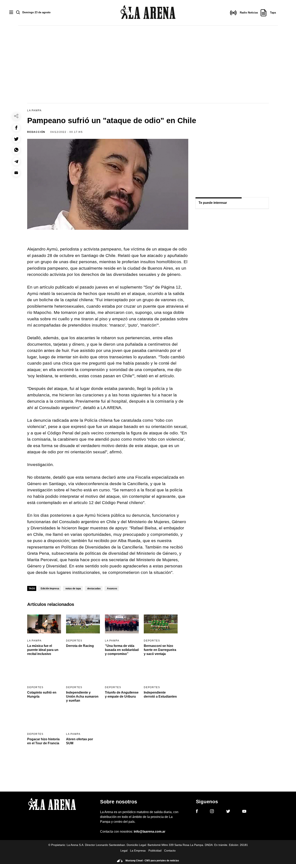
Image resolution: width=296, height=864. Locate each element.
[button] (16, 127)
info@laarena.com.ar (149, 831)
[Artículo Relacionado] (44, 624)
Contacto (170, 850)
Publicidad (154, 850)
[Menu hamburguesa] (11, 12)
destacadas (94, 588)
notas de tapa (73, 588)
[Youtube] (244, 812)
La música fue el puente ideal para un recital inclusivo (42, 650)
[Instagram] (212, 812)
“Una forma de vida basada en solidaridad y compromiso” (122, 650)
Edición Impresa (50, 588)
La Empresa (138, 850)
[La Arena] (148, 12)
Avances (112, 588)
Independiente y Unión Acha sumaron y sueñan (82, 696)
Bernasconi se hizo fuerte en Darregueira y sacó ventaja (160, 650)
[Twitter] (228, 811)
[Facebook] (197, 812)
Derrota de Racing (80, 645)
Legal (123, 850)
